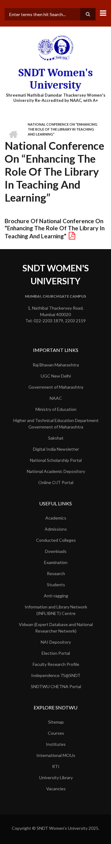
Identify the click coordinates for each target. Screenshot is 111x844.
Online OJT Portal (55, 482)
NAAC (56, 398)
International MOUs (55, 755)
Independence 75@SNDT (55, 675)
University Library (56, 777)
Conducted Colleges (56, 540)
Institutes (56, 744)
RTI (56, 766)
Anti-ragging (56, 595)
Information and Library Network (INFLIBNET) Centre (56, 610)
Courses (56, 733)
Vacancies (56, 788)
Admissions (56, 529)
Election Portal (56, 653)
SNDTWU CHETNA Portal (56, 686)
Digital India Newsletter (56, 449)
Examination (56, 562)
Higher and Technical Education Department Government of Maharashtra (56, 423)
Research (56, 573)
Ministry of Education (55, 409)
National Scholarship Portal (56, 460)
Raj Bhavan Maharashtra (56, 364)
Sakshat (56, 438)
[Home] (55, 48)
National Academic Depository (56, 471)
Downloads (56, 551)
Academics (55, 517)
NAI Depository (56, 642)
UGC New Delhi (56, 375)
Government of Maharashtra (55, 387)
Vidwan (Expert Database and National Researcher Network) (56, 627)
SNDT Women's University (55, 78)
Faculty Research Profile (56, 664)
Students (56, 584)
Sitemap (56, 722)
